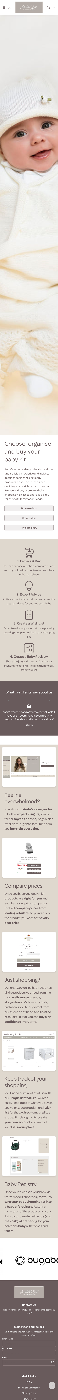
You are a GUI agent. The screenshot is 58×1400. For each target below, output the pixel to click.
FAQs (29, 1382)
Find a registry (29, 527)
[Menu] (4, 7)
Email (5, 1358)
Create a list (29, 517)
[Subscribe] (53, 1362)
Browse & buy (29, 508)
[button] (48, 8)
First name (7, 1339)
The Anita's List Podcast (29, 1387)
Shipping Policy (29, 1393)
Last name (7, 1348)
